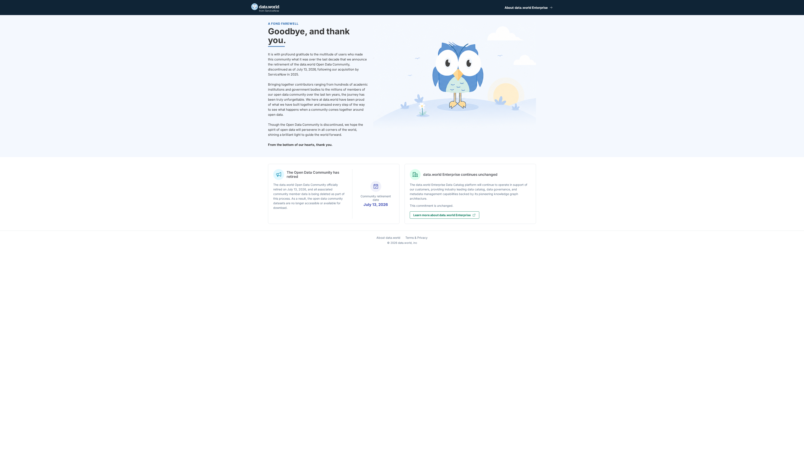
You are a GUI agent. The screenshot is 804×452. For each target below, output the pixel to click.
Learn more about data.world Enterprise (442, 215)
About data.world (388, 237)
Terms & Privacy (416, 237)
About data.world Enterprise (526, 8)
